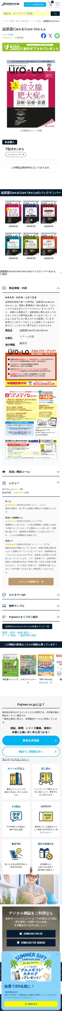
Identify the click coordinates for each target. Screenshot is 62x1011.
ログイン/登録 (34, 4)
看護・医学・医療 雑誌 (19, 21)
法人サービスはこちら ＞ (15, 759)
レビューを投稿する (29, 581)
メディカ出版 (7, 34)
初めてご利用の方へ (31, 751)
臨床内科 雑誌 (28, 635)
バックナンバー (14, 154)
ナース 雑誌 (36, 21)
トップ (5, 21)
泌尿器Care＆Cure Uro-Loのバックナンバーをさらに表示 (28, 272)
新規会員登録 (31, 740)
